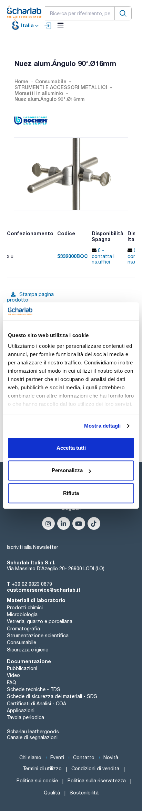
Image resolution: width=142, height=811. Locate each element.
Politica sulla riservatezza (97, 780)
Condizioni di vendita (95, 768)
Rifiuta (71, 493)
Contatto (83, 757)
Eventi (57, 757)
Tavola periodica (25, 717)
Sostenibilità (84, 792)
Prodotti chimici (25, 607)
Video (13, 675)
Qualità (52, 792)
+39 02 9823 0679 (32, 584)
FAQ (11, 682)
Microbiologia (22, 614)
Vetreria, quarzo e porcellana (39, 621)
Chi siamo (30, 757)
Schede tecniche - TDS (33, 689)
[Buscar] (123, 13)
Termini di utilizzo (42, 768)
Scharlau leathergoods (33, 731)
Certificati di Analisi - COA (36, 703)
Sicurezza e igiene (27, 649)
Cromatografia (23, 628)
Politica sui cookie (37, 780)
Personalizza (67, 470)
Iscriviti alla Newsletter (32, 547)
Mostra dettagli (102, 426)
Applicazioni (20, 710)
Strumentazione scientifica (38, 635)
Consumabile (21, 642)
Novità (110, 757)
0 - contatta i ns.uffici (103, 256)
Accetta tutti (71, 448)
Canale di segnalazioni (32, 737)
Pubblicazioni (22, 668)
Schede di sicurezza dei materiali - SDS (52, 696)
